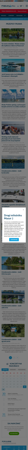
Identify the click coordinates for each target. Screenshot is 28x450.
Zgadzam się (14, 239)
